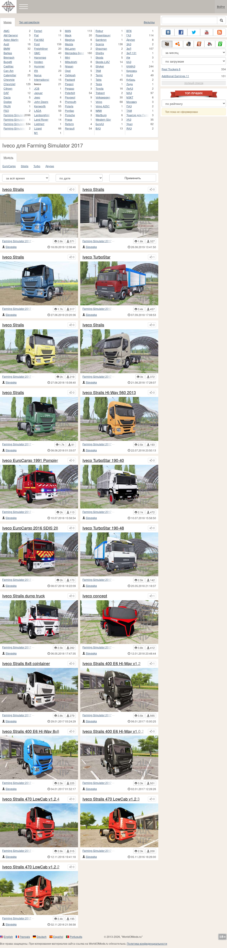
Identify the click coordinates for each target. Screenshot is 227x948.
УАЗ (128, 119)
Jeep (37, 97)
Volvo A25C (103, 106)
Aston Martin (11, 39)
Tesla (99, 84)
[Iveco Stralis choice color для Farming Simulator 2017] (119, 216)
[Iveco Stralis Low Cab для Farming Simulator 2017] (39, 283)
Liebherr (39, 124)
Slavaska (11, 247)
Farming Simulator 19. (15, 119)
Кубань (130, 79)
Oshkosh (70, 75)
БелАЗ (100, 124)
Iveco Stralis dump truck (23, 596)
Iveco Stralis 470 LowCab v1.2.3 (111, 799)
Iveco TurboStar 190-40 (103, 460)
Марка (8, 22)
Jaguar (38, 93)
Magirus (70, 39)
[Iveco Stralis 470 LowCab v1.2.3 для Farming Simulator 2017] (119, 825)
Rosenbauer (103, 35)
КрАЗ (129, 75)
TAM (98, 71)
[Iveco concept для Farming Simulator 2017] (119, 622)
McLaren (70, 48)
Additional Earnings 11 (175, 76)
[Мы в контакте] (168, 32)
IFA (36, 71)
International (41, 79)
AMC (7, 31)
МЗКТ (129, 97)
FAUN (7, 106)
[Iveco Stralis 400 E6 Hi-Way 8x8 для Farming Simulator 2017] (39, 757)
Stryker (100, 66)
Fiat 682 (39, 39)
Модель (8, 157)
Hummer (39, 66)
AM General (11, 35)
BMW (7, 48)
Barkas (8, 53)
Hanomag (40, 57)
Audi (6, 44)
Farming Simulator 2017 (16, 241)
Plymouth (70, 102)
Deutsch (42, 936)
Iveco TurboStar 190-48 (103, 528)
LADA (37, 110)
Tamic (99, 75)
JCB (36, 88)
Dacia (7, 97)
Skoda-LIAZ (103, 62)
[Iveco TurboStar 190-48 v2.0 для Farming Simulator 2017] (119, 283)
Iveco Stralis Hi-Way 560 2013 (109, 392)
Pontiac (69, 110)
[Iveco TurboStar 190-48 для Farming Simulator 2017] (119, 554)
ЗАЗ (128, 44)
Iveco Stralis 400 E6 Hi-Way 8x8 (30, 731)
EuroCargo (9, 166)
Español (58, 936)
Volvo (99, 102)
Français (25, 936)
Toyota (100, 88)
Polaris (69, 106)
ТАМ (129, 110)
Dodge (8, 102)
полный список (193, 83)
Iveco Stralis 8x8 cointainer (26, 663)
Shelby (100, 53)
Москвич (131, 102)
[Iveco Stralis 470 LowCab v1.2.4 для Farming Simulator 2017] (39, 825)
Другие (130, 39)
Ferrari (38, 31)
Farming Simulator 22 (15, 124)
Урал (129, 124)
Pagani (69, 84)
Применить (133, 178)
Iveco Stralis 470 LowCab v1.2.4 (30, 799)
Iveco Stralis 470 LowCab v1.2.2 (30, 867)
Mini (67, 57)
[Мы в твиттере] (193, 32)
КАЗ (128, 62)
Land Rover (41, 119)
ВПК (129, 31)
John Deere (41, 102)
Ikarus (37, 75)
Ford (37, 44)
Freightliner (41, 48)
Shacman (101, 48)
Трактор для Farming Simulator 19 (137, 115)
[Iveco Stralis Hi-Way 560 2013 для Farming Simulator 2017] (119, 419)
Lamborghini (41, 115)
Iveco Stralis (13, 189)
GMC (37, 53)
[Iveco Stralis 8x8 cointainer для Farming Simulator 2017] (39, 690)
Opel (68, 71)
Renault (69, 128)
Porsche (70, 115)
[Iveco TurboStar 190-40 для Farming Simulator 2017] (119, 487)
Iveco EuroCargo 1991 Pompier (30, 460)
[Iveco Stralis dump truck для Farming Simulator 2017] (39, 622)
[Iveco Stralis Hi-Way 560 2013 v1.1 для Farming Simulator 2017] (119, 351)
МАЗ (129, 93)
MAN (68, 31)
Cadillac (9, 66)
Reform (69, 124)
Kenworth (40, 106)
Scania (100, 44)
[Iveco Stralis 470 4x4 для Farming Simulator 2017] (39, 351)
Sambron (101, 39)
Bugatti (8, 62)
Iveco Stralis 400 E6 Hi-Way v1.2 (111, 663)
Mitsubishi (71, 62)
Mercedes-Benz (74, 53)
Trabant (100, 93)
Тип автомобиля (29, 22)
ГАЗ (128, 35)
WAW (99, 110)
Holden (38, 62)
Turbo (36, 166)
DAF (6, 93)
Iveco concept (94, 596)
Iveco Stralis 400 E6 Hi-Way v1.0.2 (113, 731)
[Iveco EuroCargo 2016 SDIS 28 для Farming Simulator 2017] (39, 554)
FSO (6, 110)
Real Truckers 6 (171, 69)
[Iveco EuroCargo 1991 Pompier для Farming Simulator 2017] (39, 487)
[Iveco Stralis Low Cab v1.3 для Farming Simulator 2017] (39, 419)
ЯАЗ (129, 128)
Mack (68, 35)
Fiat (36, 35)
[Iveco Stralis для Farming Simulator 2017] (39, 216)
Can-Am (9, 71)
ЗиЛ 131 (131, 53)
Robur (99, 31)
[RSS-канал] (219, 32)
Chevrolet (9, 84)
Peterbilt (70, 93)
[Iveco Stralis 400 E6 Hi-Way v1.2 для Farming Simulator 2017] (119, 690)
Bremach (9, 57)
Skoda (99, 57)
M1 (36, 133)
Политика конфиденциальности (147, 943)
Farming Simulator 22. (15, 128)
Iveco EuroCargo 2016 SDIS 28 (30, 528)
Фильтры (149, 22)
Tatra (99, 79)
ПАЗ (129, 106)
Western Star (103, 119)
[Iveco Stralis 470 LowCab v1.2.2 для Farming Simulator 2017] (39, 893)
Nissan (69, 66)
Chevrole (9, 79)
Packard (70, 79)
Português (76, 936)
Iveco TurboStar (96, 257)
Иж (128, 57)
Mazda (69, 44)
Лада (129, 84)
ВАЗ (98, 128)
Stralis (24, 166)
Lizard (38, 128)
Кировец (131, 71)
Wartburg (101, 115)
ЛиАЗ (129, 88)
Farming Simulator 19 (15, 115)
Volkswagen (103, 97)
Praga (68, 119)
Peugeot (70, 97)
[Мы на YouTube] (206, 32)
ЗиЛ (128, 48)
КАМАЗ (130, 66)
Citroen (8, 88)
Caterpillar (10, 75)
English (8, 936)
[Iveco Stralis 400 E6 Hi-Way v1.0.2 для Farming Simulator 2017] (119, 757)
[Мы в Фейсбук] (180, 32)
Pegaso (69, 88)
